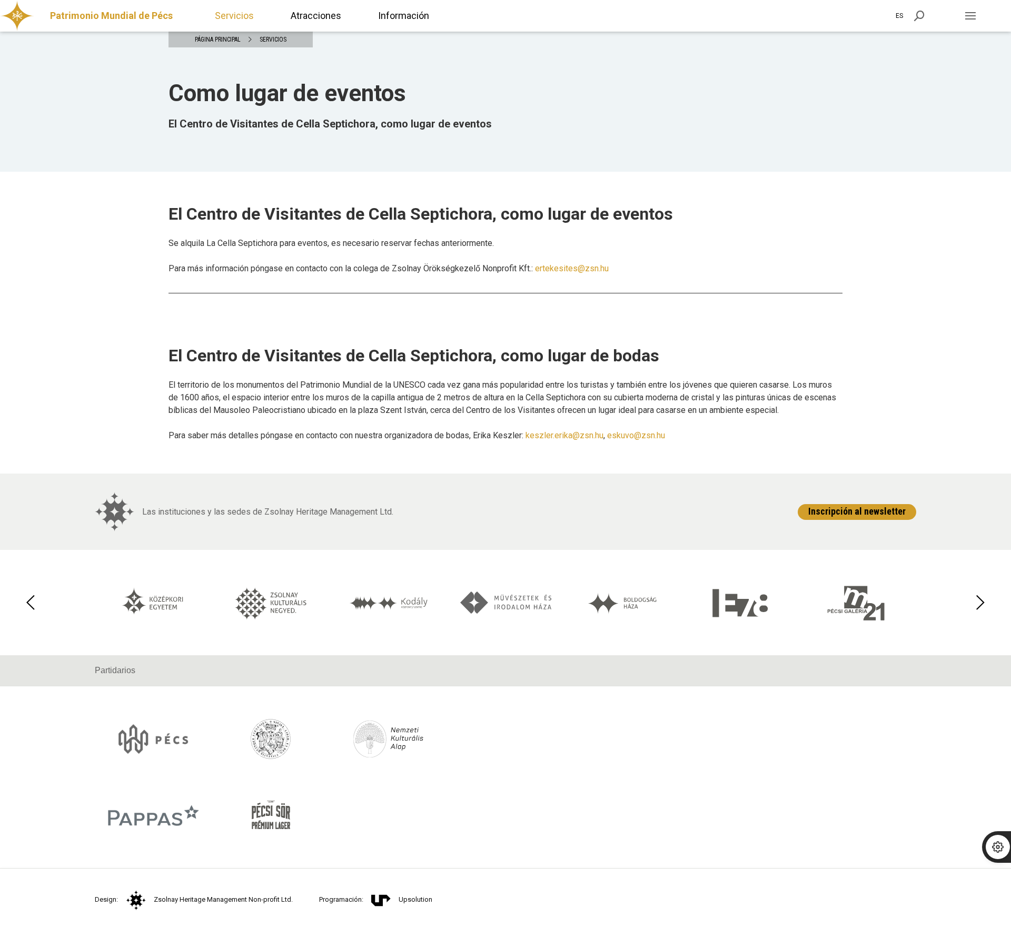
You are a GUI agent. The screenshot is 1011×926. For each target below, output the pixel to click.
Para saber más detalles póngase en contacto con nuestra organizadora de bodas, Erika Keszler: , (416, 435)
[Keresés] (919, 16)
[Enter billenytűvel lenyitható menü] (970, 16)
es (899, 15)
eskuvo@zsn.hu (636, 435)
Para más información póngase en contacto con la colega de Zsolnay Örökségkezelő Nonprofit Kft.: (388, 268)
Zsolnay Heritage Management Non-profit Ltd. (223, 899)
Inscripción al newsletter (857, 511)
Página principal (218, 39)
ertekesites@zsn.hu (572, 268)
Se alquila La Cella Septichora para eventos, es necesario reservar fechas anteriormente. (331, 243)
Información (403, 15)
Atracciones (316, 15)
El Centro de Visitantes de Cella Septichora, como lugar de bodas (413, 356)
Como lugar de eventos (287, 93)
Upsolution (415, 899)
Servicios (234, 15)
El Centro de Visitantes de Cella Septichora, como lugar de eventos (330, 123)
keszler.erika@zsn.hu (564, 435)
